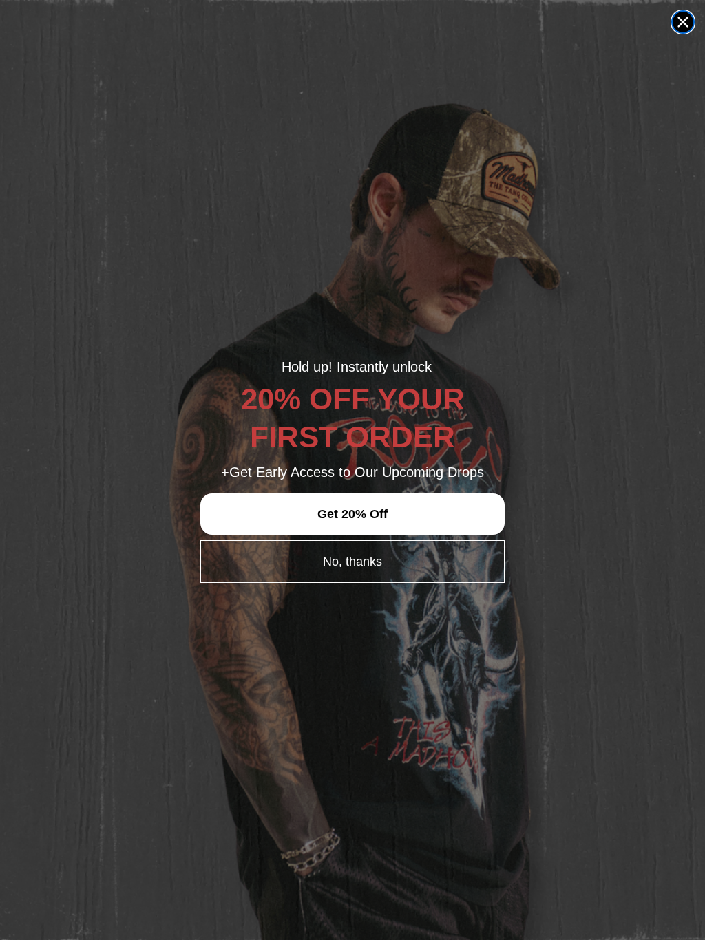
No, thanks (352, 561)
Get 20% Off (352, 514)
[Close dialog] (683, 22)
